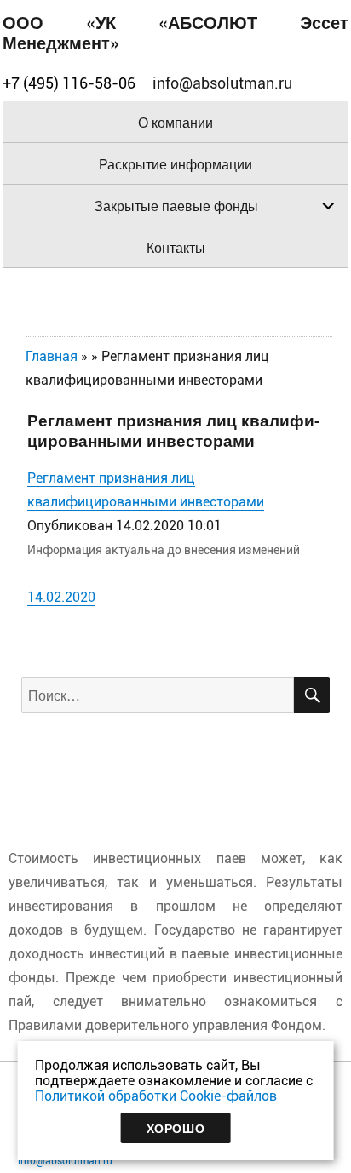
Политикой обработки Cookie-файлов (156, 1096)
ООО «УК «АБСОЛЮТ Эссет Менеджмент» (175, 31)
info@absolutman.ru (65, 1161)
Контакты (176, 247)
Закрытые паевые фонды (176, 205)
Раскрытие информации (175, 164)
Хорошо (176, 1127)
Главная (52, 356)
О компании (175, 122)
